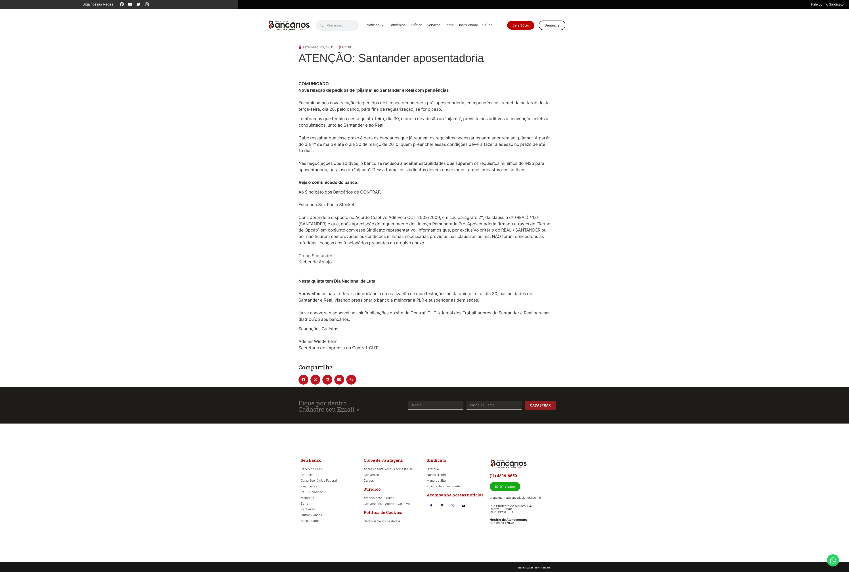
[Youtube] (130, 4)
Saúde (487, 25)
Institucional (468, 25)
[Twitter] (138, 4)
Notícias (373, 25)
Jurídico (416, 25)
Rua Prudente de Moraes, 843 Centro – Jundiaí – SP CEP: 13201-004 (511, 509)
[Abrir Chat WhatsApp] (833, 560)
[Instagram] (147, 4)
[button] (303, 380)
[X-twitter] (452, 505)
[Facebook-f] (431, 505)
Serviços (433, 25)
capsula (546, 567)
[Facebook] (122, 4)
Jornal (450, 25)
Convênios (396, 25)
